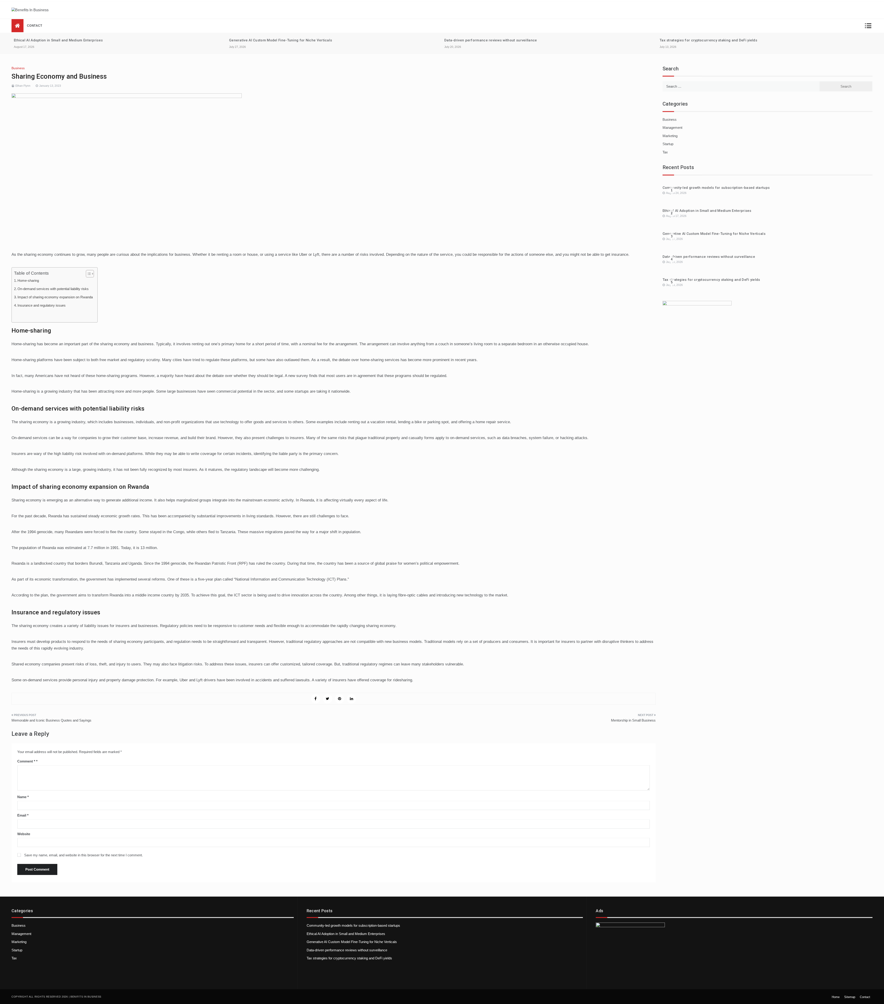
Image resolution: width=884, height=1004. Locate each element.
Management (672, 127)
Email (23, 815)
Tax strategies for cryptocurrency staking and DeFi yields (708, 40)
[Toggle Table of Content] (87, 274)
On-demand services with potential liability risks (53, 289)
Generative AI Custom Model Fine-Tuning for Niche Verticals (280, 40)
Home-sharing (28, 280)
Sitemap (849, 997)
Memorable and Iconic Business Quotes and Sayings (51, 720)
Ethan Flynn (22, 85)
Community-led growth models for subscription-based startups (716, 188)
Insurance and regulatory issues (41, 305)
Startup (668, 144)
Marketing (670, 136)
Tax (665, 152)
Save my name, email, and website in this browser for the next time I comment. (83, 855)
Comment (26, 761)
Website (23, 834)
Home (836, 997)
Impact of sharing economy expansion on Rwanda (55, 297)
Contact (34, 25)
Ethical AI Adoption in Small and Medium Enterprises (58, 40)
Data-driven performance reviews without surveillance (490, 40)
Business (18, 68)
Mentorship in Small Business (633, 720)
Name (23, 797)
